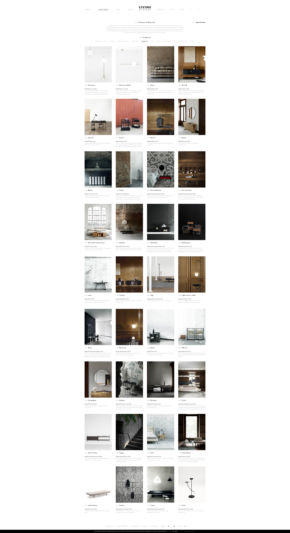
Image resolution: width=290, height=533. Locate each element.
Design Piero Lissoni (89, 246)
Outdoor (158, 41)
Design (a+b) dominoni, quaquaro (92, 351)
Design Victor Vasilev (90, 194)
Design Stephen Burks (121, 299)
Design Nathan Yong (183, 351)
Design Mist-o (88, 299)
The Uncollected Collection (180, 41)
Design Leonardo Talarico (122, 351)
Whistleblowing (135, 526)
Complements (144, 41)
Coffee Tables (135, 41)
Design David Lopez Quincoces (154, 194)
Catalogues (130, 9)
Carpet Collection (167, 41)
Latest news (98, 41)
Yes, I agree (174, 531)
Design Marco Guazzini (152, 456)
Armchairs (112, 41)
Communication (161, 9)
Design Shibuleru (151, 89)
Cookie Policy (154, 526)
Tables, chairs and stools (123, 41)
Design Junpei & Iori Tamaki (153, 299)
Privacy (145, 526)
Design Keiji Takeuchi (183, 299)
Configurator (88, 9)
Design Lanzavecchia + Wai (122, 404)
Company (172, 9)
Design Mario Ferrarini (121, 246)
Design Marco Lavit (89, 89)
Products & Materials (103, 9)
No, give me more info (189, 531)
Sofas (105, 41)
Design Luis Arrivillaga (121, 194)
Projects (118, 9)
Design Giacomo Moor (183, 246)
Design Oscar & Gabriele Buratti (154, 246)
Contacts (182, 9)
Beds (152, 41)
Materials (192, 41)
